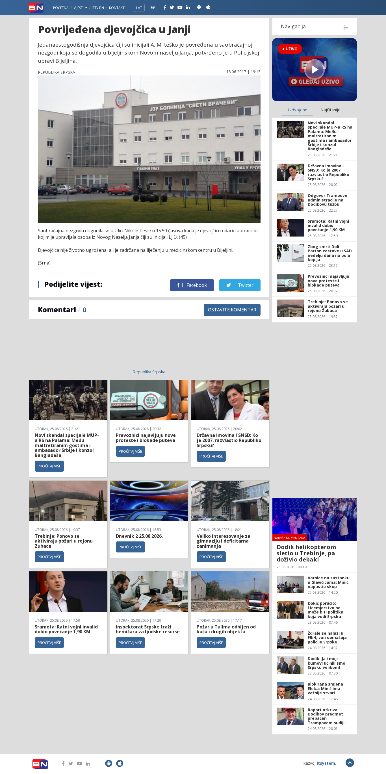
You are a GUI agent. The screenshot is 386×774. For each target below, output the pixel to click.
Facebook (196, 285)
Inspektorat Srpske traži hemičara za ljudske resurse (148, 629)
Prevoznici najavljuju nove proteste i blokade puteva (146, 437)
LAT (139, 7)
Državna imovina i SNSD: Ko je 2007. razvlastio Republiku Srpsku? (229, 440)
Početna (61, 7)
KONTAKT (117, 7)
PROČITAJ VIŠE (49, 466)
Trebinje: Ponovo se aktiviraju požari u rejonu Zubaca (64, 541)
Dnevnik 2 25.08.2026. (139, 536)
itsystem (326, 763)
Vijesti (79, 7)
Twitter (245, 285)
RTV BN (98, 7)
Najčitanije (330, 109)
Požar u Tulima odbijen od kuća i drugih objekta (226, 629)
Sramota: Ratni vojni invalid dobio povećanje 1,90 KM (66, 629)
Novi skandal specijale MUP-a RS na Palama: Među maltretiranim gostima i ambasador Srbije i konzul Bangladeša (67, 445)
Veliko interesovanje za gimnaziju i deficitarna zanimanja (223, 541)
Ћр (153, 7)
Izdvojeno (297, 109)
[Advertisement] (102, 347)
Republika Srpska (149, 371)
